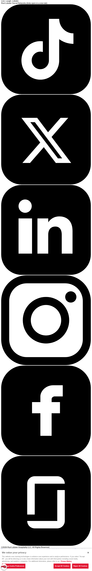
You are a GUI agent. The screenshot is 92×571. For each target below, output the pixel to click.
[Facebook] (46, 455)
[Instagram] (46, 364)
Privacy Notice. (66, 561)
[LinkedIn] (46, 274)
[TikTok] (46, 93)
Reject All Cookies (80, 566)
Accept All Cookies (62, 566)
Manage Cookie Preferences (13, 566)
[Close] (88, 552)
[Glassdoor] (46, 545)
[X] (46, 184)
